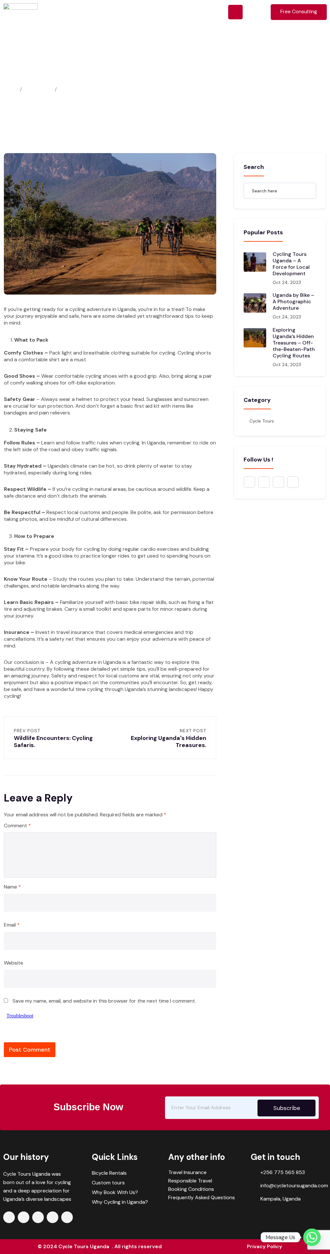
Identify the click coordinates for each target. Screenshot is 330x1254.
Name (12, 886)
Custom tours (108, 1182)
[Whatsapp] (312, 1237)
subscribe (286, 1108)
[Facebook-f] (9, 1217)
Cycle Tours (119, 77)
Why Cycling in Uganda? (120, 1202)
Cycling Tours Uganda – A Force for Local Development (291, 264)
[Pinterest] (67, 1217)
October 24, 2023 (73, 77)
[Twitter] (23, 1217)
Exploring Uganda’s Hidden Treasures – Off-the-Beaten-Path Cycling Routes (294, 342)
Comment (17, 825)
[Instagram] (52, 1217)
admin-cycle (25, 77)
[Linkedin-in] (38, 1217)
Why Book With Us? (115, 1192)
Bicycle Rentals (109, 1173)
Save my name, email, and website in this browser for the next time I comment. (104, 1000)
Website (13, 962)
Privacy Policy (264, 1246)
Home (10, 89)
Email (12, 924)
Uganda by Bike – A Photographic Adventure (293, 301)
